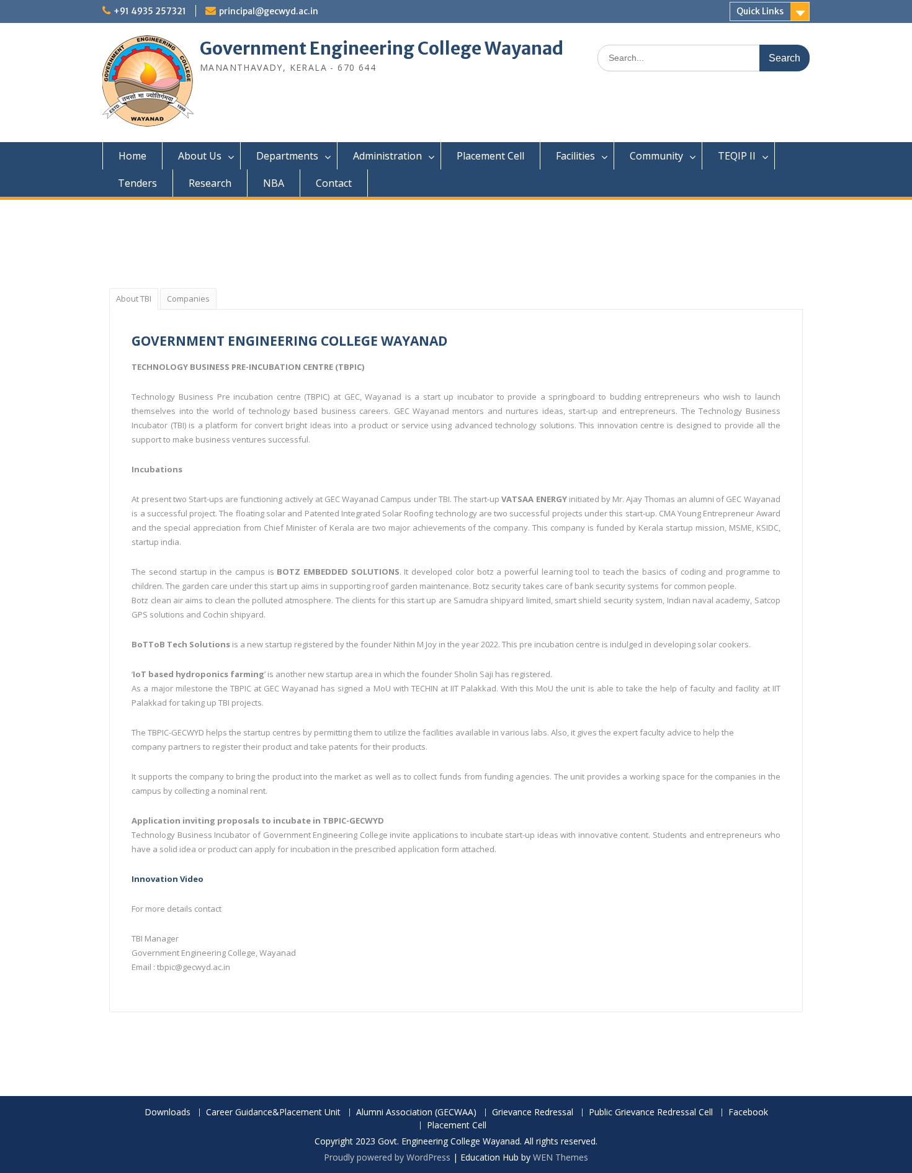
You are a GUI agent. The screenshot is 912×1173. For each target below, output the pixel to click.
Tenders (137, 183)
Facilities (575, 156)
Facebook (748, 1112)
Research (210, 183)
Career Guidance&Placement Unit (273, 1112)
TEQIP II (737, 156)
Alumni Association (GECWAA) (416, 1112)
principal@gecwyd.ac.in (268, 11)
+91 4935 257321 (150, 11)
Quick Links (760, 11)
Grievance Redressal (532, 1112)
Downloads (167, 1112)
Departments (287, 156)
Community (656, 156)
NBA (273, 183)
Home (132, 156)
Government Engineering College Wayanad (381, 48)
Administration (387, 156)
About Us (199, 156)
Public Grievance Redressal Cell (651, 1112)
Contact (334, 183)
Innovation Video (167, 878)
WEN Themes (560, 1157)
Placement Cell (490, 156)
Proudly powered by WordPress (387, 1157)
